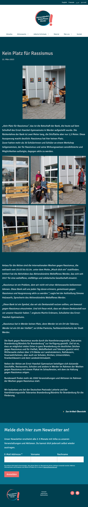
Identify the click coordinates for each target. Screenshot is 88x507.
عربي (77, 2)
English (64, 2)
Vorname (35, 454)
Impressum (44, 493)
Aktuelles (9, 34)
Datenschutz (44, 495)
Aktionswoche (21, 34)
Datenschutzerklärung (50, 467)
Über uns (67, 34)
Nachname (62, 454)
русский (83, 2)
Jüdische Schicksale (39, 34)
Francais (71, 2)
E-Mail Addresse (13, 454)
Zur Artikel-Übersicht (76, 411)
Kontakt (79, 34)
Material (56, 34)
